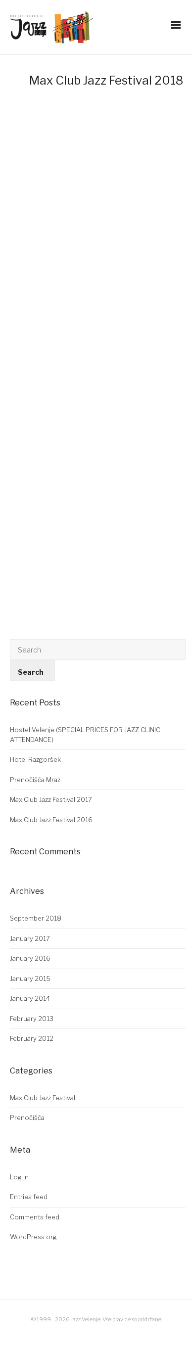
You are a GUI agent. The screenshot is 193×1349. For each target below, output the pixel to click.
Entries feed (29, 1197)
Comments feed (34, 1217)
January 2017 (30, 938)
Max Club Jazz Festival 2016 (51, 820)
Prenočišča (27, 1117)
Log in (19, 1177)
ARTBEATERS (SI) (55, 518)
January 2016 (30, 958)
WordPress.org (33, 1237)
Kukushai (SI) (42, 271)
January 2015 (30, 978)
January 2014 (30, 998)
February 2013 (31, 1019)
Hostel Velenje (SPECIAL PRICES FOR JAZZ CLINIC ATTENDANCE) (85, 735)
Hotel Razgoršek (35, 759)
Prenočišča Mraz (35, 780)
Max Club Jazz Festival (42, 1098)
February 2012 (31, 1038)
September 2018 (35, 918)
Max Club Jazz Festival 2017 (51, 799)
